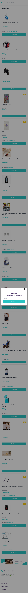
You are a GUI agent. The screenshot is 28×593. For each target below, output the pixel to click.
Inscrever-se (14, 301)
